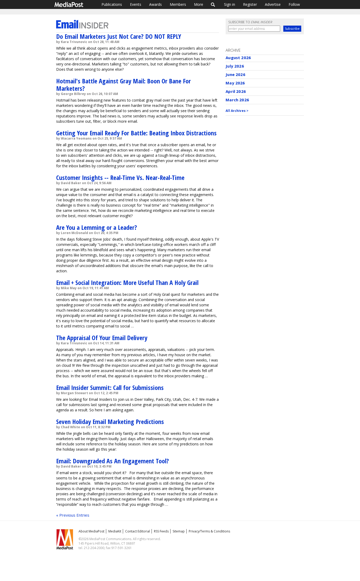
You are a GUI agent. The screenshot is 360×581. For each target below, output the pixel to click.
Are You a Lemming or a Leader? (96, 227)
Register (250, 4)
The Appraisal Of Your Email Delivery (101, 337)
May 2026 (235, 82)
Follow (294, 4)
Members (178, 4)
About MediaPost (91, 531)
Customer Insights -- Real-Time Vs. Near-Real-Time (120, 177)
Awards (155, 4)
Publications (111, 4)
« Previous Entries (72, 515)
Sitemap (179, 531)
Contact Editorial (137, 531)
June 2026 (235, 74)
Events (135, 4)
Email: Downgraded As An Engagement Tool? (112, 460)
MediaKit (114, 531)
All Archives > (237, 110)
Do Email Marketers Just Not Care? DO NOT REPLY (118, 36)
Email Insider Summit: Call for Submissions (110, 387)
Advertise (273, 4)
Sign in (229, 4)
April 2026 (236, 91)
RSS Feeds (161, 531)
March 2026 (237, 99)
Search (213, 4)
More (198, 4)
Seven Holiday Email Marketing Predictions (110, 421)
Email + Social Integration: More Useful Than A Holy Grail (127, 282)
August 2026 (238, 57)
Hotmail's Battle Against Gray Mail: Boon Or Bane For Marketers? (123, 85)
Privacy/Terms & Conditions (209, 531)
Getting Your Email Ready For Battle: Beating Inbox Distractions (136, 132)
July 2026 (235, 66)
